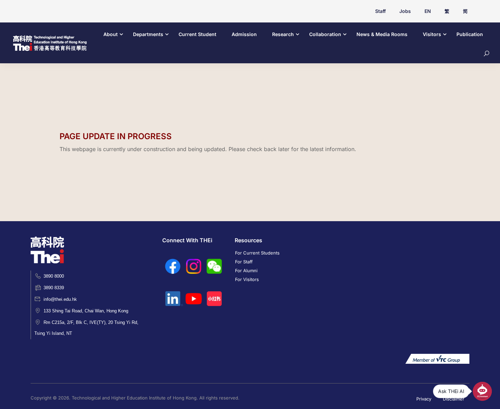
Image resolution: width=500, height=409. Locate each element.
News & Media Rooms (381, 34)
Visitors (432, 34)
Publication (469, 34)
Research (283, 34)
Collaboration (325, 34)
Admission (244, 34)
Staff (380, 11)
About (110, 34)
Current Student (197, 34)
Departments (148, 34)
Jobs (405, 11)
